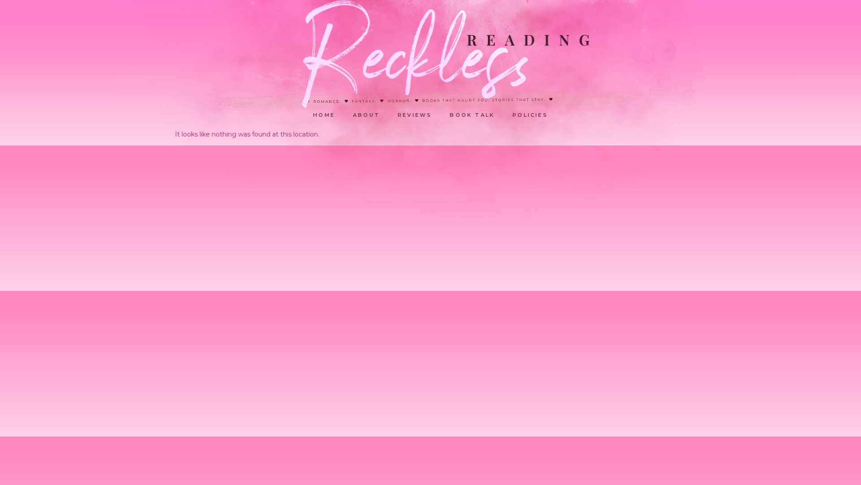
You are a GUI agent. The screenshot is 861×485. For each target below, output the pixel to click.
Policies (530, 115)
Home (324, 115)
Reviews (415, 115)
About (366, 115)
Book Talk (472, 115)
